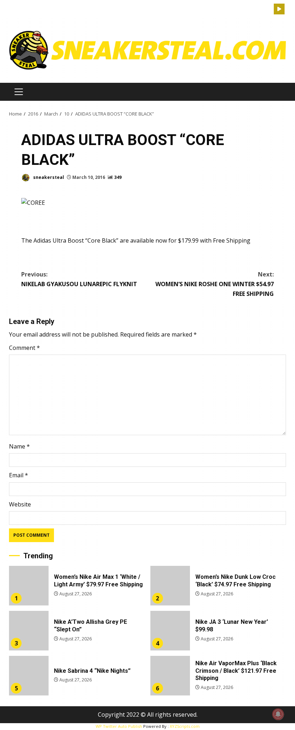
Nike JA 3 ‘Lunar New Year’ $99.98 (170, 630)
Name (19, 446)
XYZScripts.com (185, 726)
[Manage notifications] (278, 714)
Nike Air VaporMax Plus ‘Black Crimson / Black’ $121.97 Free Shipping (170, 675)
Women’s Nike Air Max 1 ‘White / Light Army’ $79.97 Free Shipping (29, 585)
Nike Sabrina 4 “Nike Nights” (29, 675)
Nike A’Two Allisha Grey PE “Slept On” (29, 630)
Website (20, 504)
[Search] (268, 9)
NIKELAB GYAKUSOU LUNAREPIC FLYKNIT (79, 279)
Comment (24, 348)
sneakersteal (48, 177)
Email (18, 475)
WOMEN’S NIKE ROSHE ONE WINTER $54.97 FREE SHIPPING (214, 284)
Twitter (279, 9)
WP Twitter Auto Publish (119, 726)
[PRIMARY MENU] (18, 92)
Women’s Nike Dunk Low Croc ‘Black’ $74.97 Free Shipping (170, 585)
